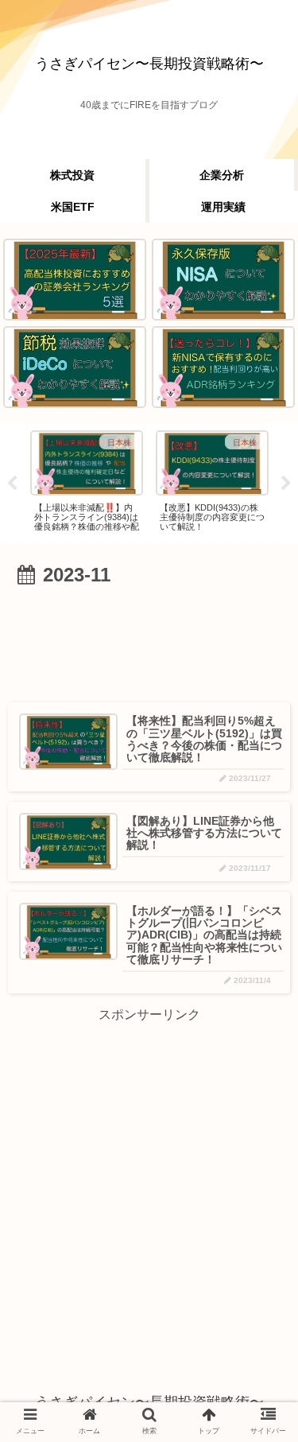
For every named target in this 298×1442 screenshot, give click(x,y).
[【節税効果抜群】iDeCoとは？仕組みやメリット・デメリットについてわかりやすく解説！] (74, 367)
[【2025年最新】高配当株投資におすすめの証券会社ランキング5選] (74, 280)
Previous (12, 484)
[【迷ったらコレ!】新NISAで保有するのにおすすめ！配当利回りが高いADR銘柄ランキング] (223, 367)
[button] (258, 1313)
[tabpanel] (86, 481)
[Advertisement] (149, 639)
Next (286, 484)
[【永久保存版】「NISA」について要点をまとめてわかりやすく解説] (223, 280)
